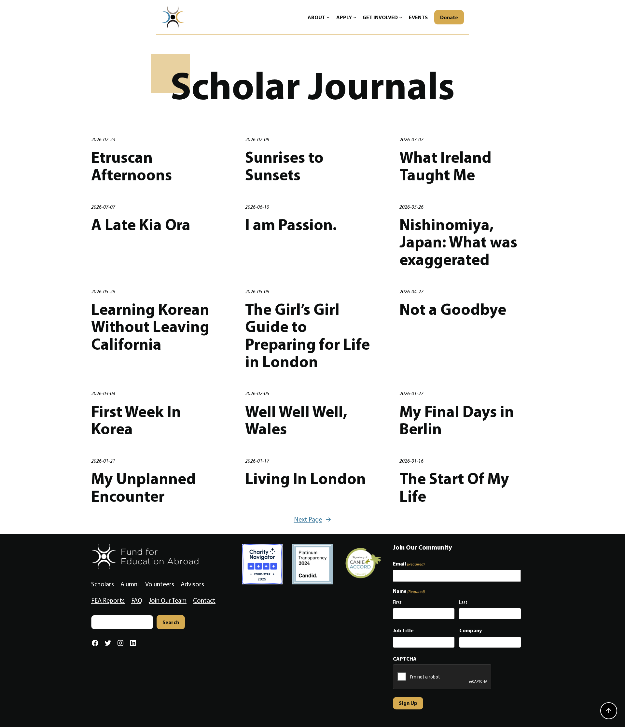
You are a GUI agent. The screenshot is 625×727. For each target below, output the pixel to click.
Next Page (312, 519)
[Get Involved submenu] (400, 17)
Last (463, 602)
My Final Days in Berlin (456, 420)
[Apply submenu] (354, 17)
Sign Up (408, 703)
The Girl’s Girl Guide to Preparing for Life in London (307, 335)
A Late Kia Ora (140, 224)
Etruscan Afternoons (131, 165)
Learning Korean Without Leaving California (150, 327)
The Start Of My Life (454, 487)
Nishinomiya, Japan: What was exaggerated (458, 242)
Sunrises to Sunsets (284, 165)
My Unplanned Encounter (143, 487)
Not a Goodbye (452, 309)
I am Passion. (291, 224)
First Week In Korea (136, 420)
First (397, 602)
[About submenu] (328, 17)
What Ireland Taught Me (445, 165)
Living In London (305, 478)
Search (170, 622)
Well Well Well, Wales (296, 420)
